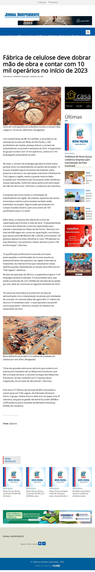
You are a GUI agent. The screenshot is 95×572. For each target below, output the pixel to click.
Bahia (88, 173)
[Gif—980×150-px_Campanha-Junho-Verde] (47, 516)
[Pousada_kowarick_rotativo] (78, 97)
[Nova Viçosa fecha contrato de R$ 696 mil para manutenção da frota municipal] (13, 476)
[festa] (78, 264)
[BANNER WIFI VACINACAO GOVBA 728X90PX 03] (55, 20)
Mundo (23, 44)
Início (11, 36)
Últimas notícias (25, 36)
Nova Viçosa (69, 153)
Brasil (74, 36)
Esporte (12, 44)
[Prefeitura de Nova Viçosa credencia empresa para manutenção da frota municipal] (82, 476)
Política (40, 36)
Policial (51, 36)
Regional (63, 36)
